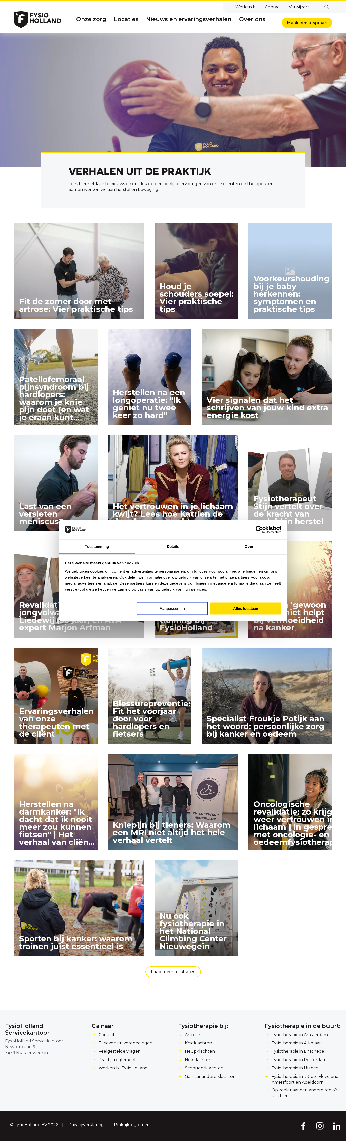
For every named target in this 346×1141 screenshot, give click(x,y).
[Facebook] (303, 1126)
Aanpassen (169, 608)
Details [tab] (173, 546)
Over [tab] (249, 546)
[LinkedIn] (337, 1126)
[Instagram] (320, 1126)
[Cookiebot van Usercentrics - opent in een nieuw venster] (259, 530)
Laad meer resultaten (173, 971)
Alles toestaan (245, 608)
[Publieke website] (37, 19)
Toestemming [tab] (97, 546)
